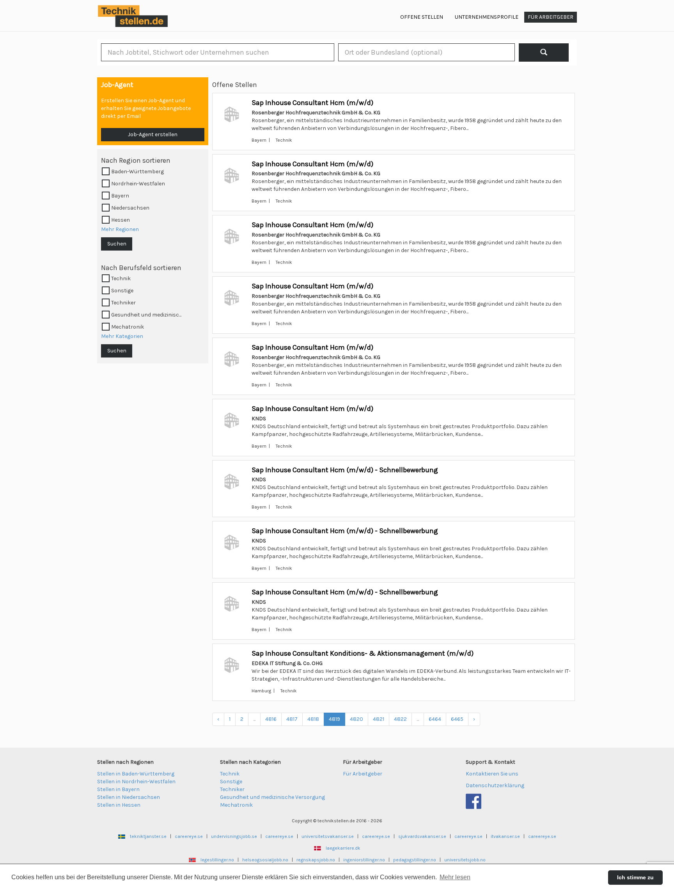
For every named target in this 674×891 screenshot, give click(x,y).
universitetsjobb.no (465, 860)
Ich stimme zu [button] (635, 877)
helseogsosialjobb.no (265, 860)
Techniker (232, 789)
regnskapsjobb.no (315, 860)
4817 (292, 719)
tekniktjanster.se (148, 836)
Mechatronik (236, 805)
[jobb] (544, 52)
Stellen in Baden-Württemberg (135, 773)
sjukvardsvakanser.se (422, 836)
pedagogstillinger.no (414, 860)
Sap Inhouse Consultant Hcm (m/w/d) (312, 102)
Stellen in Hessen (118, 805)
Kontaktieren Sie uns (492, 773)
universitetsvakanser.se (328, 836)
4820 (356, 719)
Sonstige (231, 781)
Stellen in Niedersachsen (128, 797)
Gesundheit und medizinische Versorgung (272, 797)
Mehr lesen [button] (455, 877)
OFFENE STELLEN (421, 17)
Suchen (116, 243)
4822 (400, 719)
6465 (457, 719)
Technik (229, 773)
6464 (435, 719)
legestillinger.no (217, 860)
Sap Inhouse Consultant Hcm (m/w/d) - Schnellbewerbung (345, 470)
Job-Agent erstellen (152, 134)
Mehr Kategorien (122, 336)
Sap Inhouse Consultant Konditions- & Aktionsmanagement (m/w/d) (363, 653)
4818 (313, 719)
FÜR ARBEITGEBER (550, 17)
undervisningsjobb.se (234, 836)
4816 (271, 719)
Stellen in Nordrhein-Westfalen (136, 781)
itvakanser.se (505, 836)
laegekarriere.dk (343, 848)
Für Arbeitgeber (362, 773)
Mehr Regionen (120, 229)
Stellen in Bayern (118, 789)
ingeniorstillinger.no (364, 860)
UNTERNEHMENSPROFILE (486, 17)
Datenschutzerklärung (495, 785)
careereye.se (189, 836)
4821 (378, 719)
